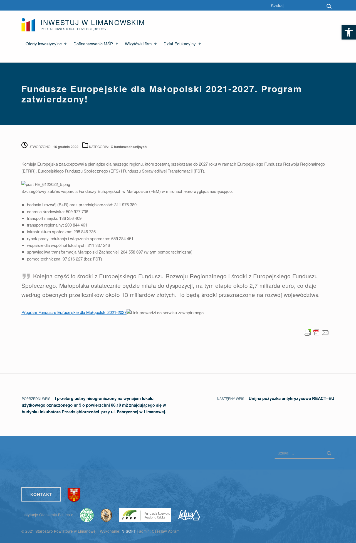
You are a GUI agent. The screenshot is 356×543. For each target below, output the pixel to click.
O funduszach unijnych (129, 146)
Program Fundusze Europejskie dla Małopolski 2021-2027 (74, 312)
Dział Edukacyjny (180, 43)
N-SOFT (129, 531)
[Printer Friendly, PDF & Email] (316, 332)
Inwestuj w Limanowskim (93, 22)
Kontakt (41, 494)
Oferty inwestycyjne (44, 43)
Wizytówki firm (138, 43)
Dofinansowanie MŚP (93, 43)
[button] (349, 32)
